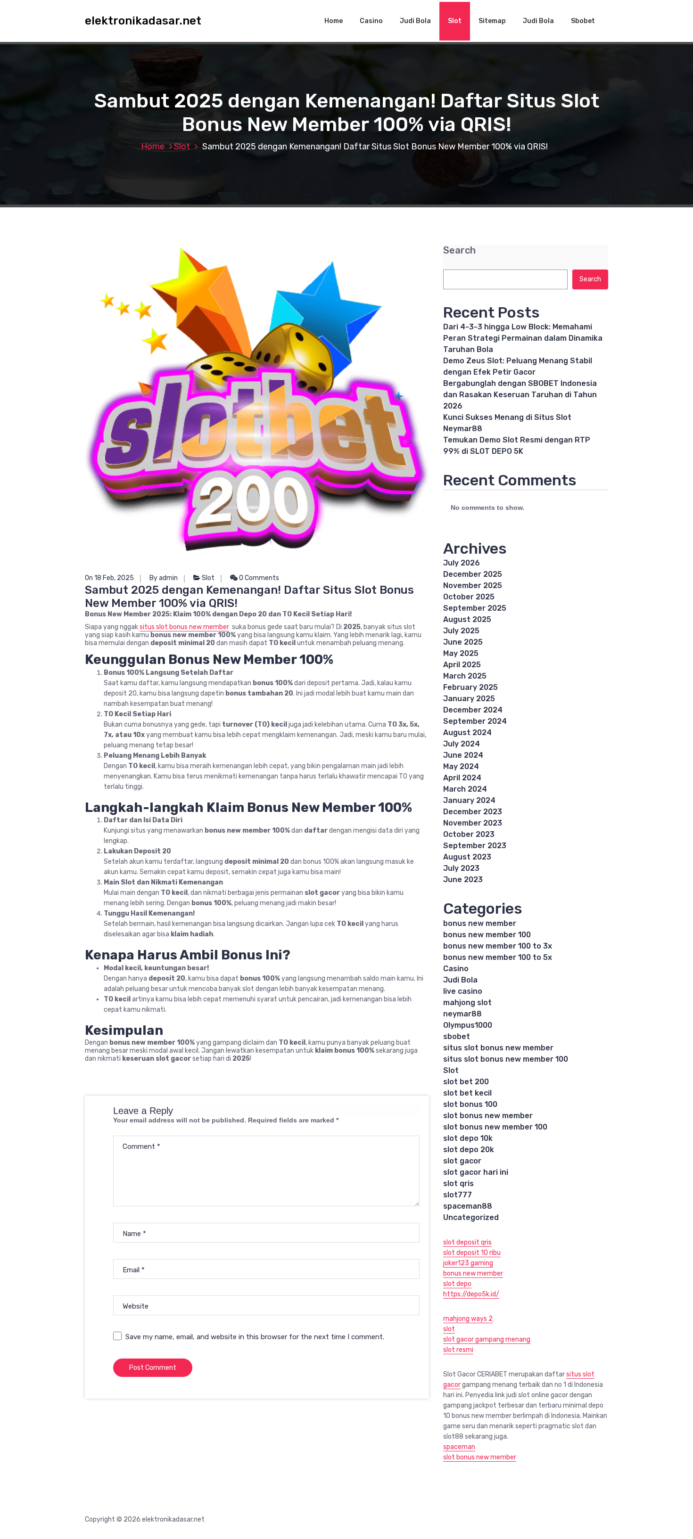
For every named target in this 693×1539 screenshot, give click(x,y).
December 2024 (473, 709)
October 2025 (469, 596)
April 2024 (462, 777)
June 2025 (463, 642)
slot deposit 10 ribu (472, 1253)
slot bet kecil (467, 1093)
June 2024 (463, 755)
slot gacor (462, 1160)
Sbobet (583, 21)
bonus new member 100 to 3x (497, 945)
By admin (163, 578)
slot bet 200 (466, 1081)
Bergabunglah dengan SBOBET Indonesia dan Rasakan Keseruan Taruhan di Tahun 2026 (520, 394)
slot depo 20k (468, 1149)
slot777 (457, 1194)
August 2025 (467, 619)
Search (459, 250)
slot (449, 1329)
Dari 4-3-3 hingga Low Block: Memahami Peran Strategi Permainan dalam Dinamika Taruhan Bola (522, 338)
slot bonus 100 (470, 1104)
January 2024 (469, 800)
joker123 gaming (468, 1263)
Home (333, 21)
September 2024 (475, 721)
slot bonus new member (488, 1115)
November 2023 (472, 823)
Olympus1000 (467, 1025)
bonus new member (479, 923)
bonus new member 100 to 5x (497, 957)
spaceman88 (467, 1206)
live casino (462, 991)
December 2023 (472, 811)
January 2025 (469, 698)
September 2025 (474, 608)
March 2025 (465, 675)
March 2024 (465, 789)
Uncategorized (471, 1217)
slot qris (458, 1183)
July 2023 (461, 868)
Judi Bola (415, 21)
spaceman (459, 1447)
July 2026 (461, 562)
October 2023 (469, 834)
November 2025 (472, 585)
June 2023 (463, 879)
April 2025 (462, 664)
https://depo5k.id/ (471, 1294)
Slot (455, 21)
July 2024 (461, 743)
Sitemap (492, 21)
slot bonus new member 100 (495, 1126)
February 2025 (470, 687)
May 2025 (460, 653)
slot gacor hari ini (475, 1172)
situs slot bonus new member (184, 627)
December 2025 (472, 574)
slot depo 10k (468, 1138)
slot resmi (458, 1350)
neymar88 (462, 1013)
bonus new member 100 (487, 934)
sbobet (456, 1036)
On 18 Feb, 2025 (109, 578)
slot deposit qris (467, 1242)
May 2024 (461, 766)
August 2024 (467, 732)
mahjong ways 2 (468, 1319)
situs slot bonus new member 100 (505, 1059)
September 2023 (474, 845)
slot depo (457, 1284)
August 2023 (467, 856)
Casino (371, 21)
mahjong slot (467, 1002)
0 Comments (258, 578)
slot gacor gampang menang (486, 1339)
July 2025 (461, 630)
